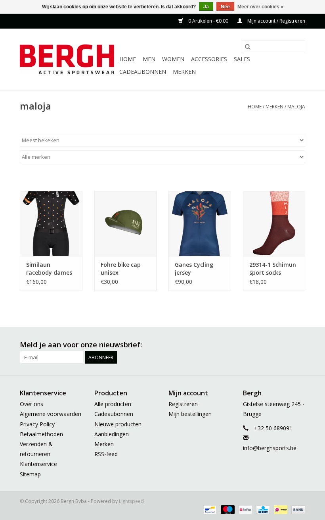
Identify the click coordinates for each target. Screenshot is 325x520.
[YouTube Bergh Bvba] (270, 345)
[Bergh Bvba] (68, 59)
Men (149, 59)
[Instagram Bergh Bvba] (298, 345)
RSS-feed (106, 454)
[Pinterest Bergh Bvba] (256, 345)
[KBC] (262, 509)
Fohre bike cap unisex (121, 268)
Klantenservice (38, 464)
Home (127, 59)
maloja (296, 106)
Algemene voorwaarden (50, 414)
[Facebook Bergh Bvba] (213, 345)
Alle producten (112, 404)
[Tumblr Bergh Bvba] (284, 345)
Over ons (31, 404)
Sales (242, 59)
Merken (184, 71)
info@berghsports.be (269, 448)
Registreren (183, 404)
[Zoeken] (248, 46)
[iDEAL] (280, 509)
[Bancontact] (209, 509)
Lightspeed (131, 501)
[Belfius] (244, 509)
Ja (206, 7)
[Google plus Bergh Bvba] (241, 345)
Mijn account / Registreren (275, 20)
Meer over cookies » (260, 7)
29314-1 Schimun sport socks (272, 268)
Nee (225, 7)
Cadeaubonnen (142, 71)
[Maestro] (227, 509)
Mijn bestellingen (190, 414)
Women (173, 59)
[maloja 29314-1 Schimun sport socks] (274, 223)
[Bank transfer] (297, 509)
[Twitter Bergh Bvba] (227, 345)
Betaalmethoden (41, 434)
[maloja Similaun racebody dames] (51, 223)
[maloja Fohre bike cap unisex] (125, 223)
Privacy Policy (37, 424)
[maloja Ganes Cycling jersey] (199, 223)
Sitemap (30, 474)
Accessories (209, 59)
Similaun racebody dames (49, 268)
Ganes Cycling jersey (194, 268)
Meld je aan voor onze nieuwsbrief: (81, 345)
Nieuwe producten (117, 424)
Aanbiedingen (111, 434)
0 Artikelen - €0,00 (208, 20)
